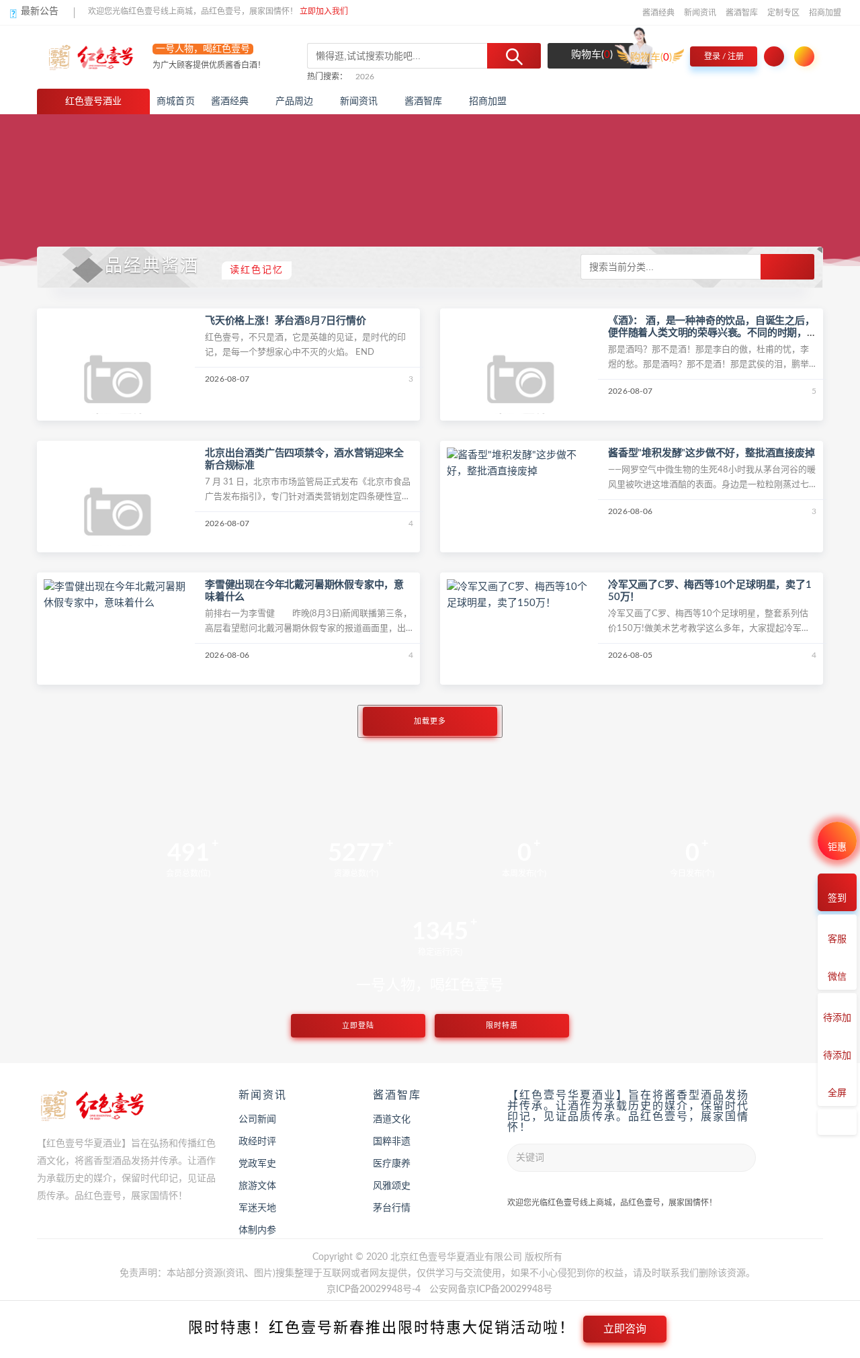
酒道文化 (392, 1119)
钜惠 (837, 847)
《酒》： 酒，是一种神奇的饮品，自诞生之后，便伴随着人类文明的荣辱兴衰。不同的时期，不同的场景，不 (711, 333)
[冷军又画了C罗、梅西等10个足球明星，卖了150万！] (521, 595)
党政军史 (257, 1164)
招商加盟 (825, 13)
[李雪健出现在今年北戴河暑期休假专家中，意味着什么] (117, 595)
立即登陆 (358, 1025)
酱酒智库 (742, 13)
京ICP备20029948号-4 (374, 1289)
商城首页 (176, 101)
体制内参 (257, 1230)
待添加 (837, 1018)
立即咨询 (624, 1328)
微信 (837, 977)
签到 (837, 898)
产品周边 (294, 101)
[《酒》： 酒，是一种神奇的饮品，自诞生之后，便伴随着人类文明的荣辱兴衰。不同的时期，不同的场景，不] (521, 389)
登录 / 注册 (724, 56)
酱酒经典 (658, 13)
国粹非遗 (392, 1141)
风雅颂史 (392, 1186)
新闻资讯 (700, 13)
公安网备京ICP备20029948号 (490, 1289)
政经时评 (257, 1141)
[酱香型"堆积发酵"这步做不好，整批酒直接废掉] (521, 463)
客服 (837, 939)
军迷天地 (257, 1208)
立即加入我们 (324, 11)
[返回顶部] (837, 1122)
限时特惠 (502, 1025)
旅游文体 (257, 1186)
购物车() (590, 55)
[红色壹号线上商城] (99, 56)
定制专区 (783, 13)
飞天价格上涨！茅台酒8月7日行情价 (285, 321)
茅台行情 (392, 1208)
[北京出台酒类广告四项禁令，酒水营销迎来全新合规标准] (117, 520)
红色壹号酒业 (93, 101)
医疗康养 (392, 1164)
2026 (364, 77)
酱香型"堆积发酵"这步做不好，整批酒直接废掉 (711, 453)
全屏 (837, 1093)
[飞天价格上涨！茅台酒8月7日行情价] (117, 389)
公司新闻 (257, 1119)
